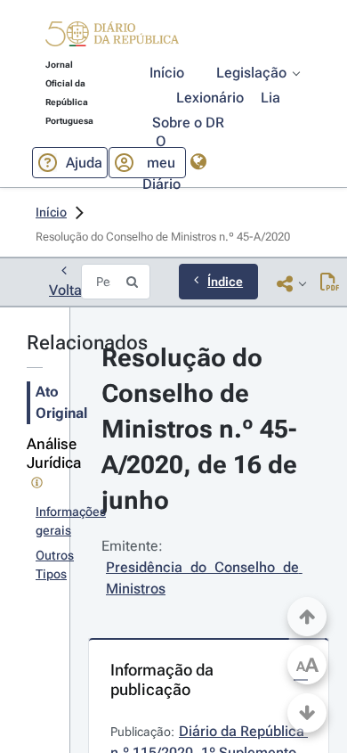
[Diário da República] (112, 37)
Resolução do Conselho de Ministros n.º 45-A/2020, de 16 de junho (202, 429)
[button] (112, 36)
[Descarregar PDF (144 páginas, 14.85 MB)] (329, 283)
